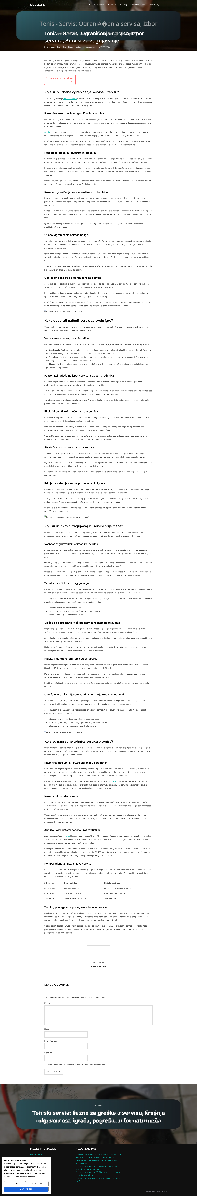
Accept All (26, 1189)
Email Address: (50, 1041)
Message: (48, 1003)
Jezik (150, 5)
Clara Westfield (53, 47)
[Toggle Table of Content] (70, 81)
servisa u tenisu (70, 98)
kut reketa (113, 781)
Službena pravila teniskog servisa (80, 47)
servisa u (66, 836)
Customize (15, 1184)
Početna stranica (96, 5)
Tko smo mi (112, 5)
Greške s (48, 132)
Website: (48, 1053)
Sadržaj (123, 5)
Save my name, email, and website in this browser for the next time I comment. (76, 1065)
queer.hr (37, 5)
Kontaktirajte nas (137, 5)
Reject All (38, 1184)
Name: (47, 1029)
